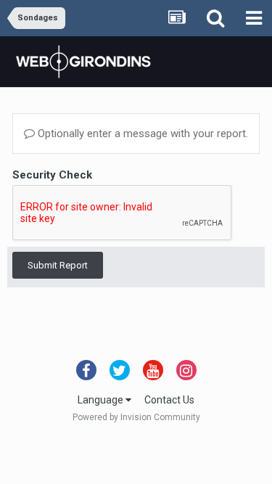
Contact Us (169, 400)
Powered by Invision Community (136, 417)
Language (101, 400)
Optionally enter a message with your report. (141, 133)
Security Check (52, 174)
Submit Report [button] (58, 265)
